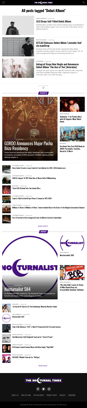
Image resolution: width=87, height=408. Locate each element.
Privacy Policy (51, 395)
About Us (15, 395)
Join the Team (26, 395)
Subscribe (71, 395)
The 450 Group (38, 395)
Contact (63, 395)
